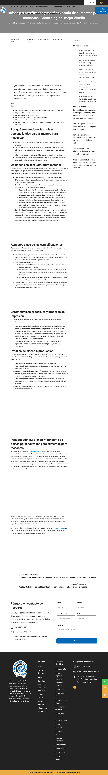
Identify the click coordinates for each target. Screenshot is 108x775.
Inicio (12, 6)
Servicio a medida (41, 682)
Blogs (37, 13)
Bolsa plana (59, 689)
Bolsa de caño (60, 669)
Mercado (41, 677)
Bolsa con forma (59, 732)
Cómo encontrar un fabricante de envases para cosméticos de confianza (84, 151)
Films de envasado (59, 739)
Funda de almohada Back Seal (59, 683)
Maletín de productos (42, 689)
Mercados (57, 6)
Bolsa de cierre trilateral (61, 708)
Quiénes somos (41, 696)
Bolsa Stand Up (60, 694)
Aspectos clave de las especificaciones (28, 115)
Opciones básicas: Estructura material (27, 113)
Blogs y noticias (19, 23)
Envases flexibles (41, 671)
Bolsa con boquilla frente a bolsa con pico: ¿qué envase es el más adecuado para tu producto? (84, 163)
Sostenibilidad (42, 6)
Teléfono (80, 614)
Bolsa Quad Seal (59, 715)
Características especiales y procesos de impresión (31, 118)
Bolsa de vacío (60, 752)
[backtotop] (105, 694)
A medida (71, 6)
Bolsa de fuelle (61, 720)
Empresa (79, 603)
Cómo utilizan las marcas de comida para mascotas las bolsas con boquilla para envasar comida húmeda (84, 114)
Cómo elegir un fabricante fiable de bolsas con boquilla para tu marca (84, 126)
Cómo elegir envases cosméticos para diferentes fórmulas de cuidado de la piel (84, 139)
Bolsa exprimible (59, 674)
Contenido (60, 625)
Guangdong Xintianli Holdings (43, 773)
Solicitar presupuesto (101, 10)
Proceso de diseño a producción (25, 120)
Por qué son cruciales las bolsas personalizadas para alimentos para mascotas (39, 110)
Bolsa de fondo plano (61, 701)
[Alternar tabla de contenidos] (12, 106)
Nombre (59, 603)
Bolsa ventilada (58, 758)
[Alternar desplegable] (33, 7)
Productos (14, 13)
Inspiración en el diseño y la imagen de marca (41, 39)
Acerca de (28, 13)
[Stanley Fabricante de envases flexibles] (20, 669)
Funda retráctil (60, 748)
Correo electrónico (62, 614)
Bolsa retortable (59, 726)
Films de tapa (60, 744)
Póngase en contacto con (52, 13)
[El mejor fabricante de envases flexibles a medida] (3, 10)
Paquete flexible (24, 6)
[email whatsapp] (105, 682)
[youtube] (101, 2)
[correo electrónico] (105, 688)
